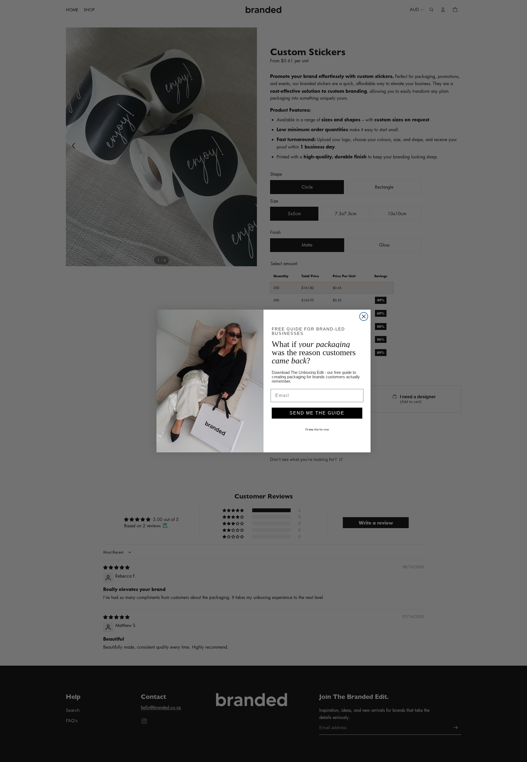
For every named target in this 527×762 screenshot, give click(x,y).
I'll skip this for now (317, 429)
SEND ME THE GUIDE (317, 413)
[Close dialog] (364, 316)
